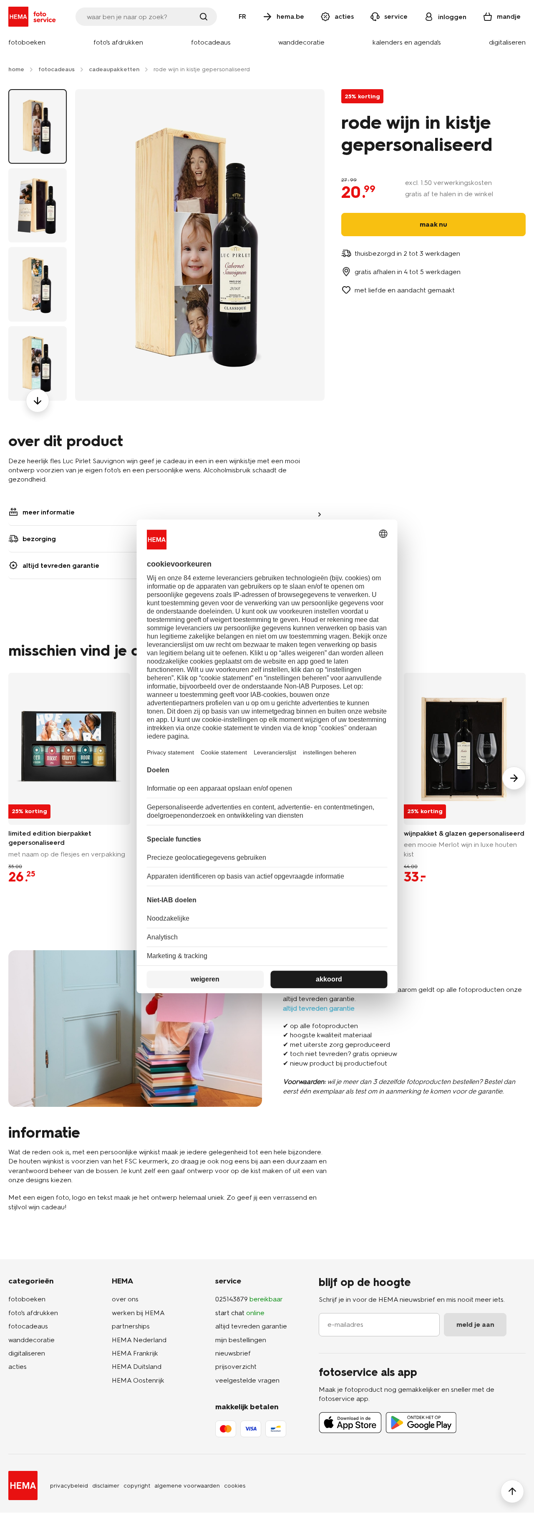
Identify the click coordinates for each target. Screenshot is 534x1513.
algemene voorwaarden (187, 1485)
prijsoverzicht (236, 1367)
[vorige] (37, 89)
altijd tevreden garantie (251, 1326)
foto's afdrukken (33, 1313)
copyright (136, 1485)
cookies (234, 1485)
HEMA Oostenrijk (138, 1380)
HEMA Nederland (139, 1340)
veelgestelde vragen (247, 1380)
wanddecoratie (31, 1340)
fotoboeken (26, 1299)
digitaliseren (26, 1353)
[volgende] (37, 400)
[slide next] (514, 778)
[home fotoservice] (33, 17)
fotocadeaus (28, 1326)
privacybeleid (69, 1485)
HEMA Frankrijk (135, 1353)
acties (17, 1367)
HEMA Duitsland (136, 1367)
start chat (239, 1313)
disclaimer (105, 1485)
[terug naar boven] (512, 1491)
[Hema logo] (23, 1485)
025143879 (249, 1299)
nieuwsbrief (233, 1353)
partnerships (131, 1326)
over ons (125, 1299)
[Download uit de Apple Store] (350, 1422)
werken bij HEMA (138, 1313)
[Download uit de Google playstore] (421, 1422)
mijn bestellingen (240, 1340)
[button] (26, 42)
